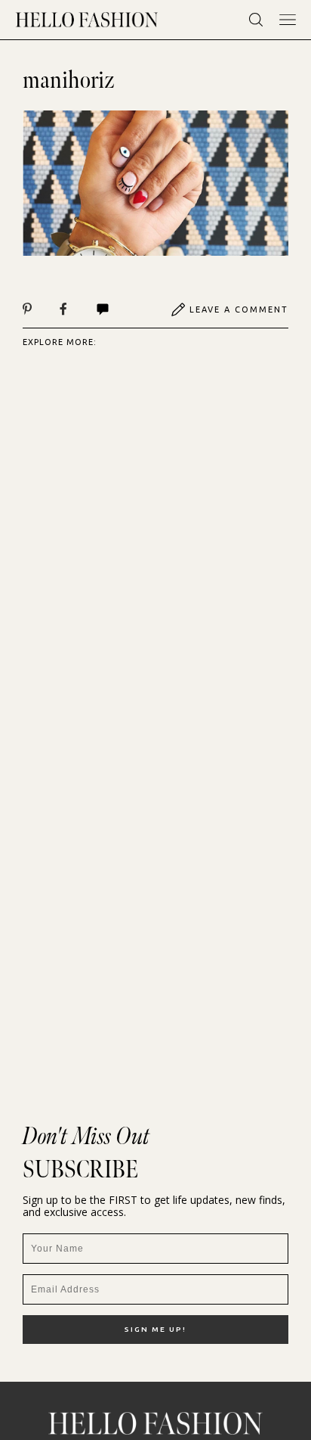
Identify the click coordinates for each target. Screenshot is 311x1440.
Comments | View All (119, 309)
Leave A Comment (238, 309)
